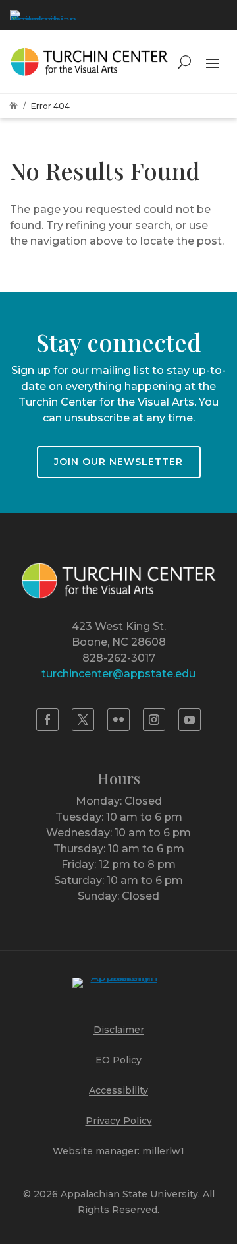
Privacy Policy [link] (119, 1121)
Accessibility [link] (118, 1090)
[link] (43, 15)
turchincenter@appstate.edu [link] (118, 674)
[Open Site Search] (184, 61)
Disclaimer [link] (118, 1030)
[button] (212, 61)
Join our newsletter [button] (118, 462)
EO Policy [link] (118, 1060)
